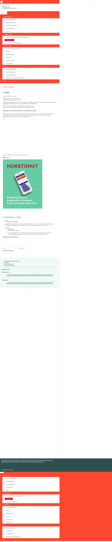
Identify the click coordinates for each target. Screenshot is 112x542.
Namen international (10, 28)
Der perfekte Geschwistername (13, 48)
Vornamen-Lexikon (8, 34)
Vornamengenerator (10, 72)
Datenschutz (24, 460)
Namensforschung (10, 60)
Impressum (11, 460)
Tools (5, 66)
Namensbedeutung (6, 461)
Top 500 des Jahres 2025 (11, 19)
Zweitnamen (8, 57)
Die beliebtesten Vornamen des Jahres (40, 460)
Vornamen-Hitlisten (8, 16)
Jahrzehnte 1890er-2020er (11, 25)
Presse (17, 460)
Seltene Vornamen (10, 54)
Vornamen (5, 86)
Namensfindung (7, 45)
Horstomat (6, 262)
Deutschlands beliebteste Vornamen (12, 261)
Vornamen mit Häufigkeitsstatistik (12, 501)
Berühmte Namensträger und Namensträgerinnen (17, 37)
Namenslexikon (11, 86)
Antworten (7, 227)
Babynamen (26, 461)
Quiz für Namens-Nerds (9, 265)
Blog (5, 80)
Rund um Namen (9, 63)
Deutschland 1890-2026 (10, 22)
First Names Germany (37, 461)
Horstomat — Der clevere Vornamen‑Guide (15, 77)
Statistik (8, 31)
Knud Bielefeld (11, 229)
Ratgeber (8, 51)
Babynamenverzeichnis (11, 69)
